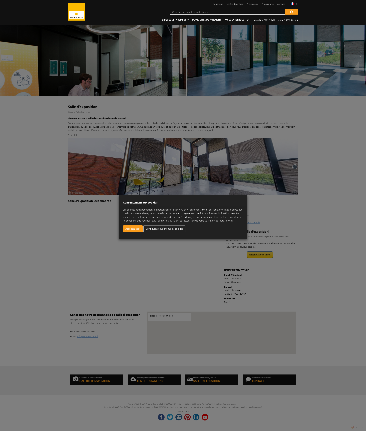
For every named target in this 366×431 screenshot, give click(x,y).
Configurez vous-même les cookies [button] (164, 228)
